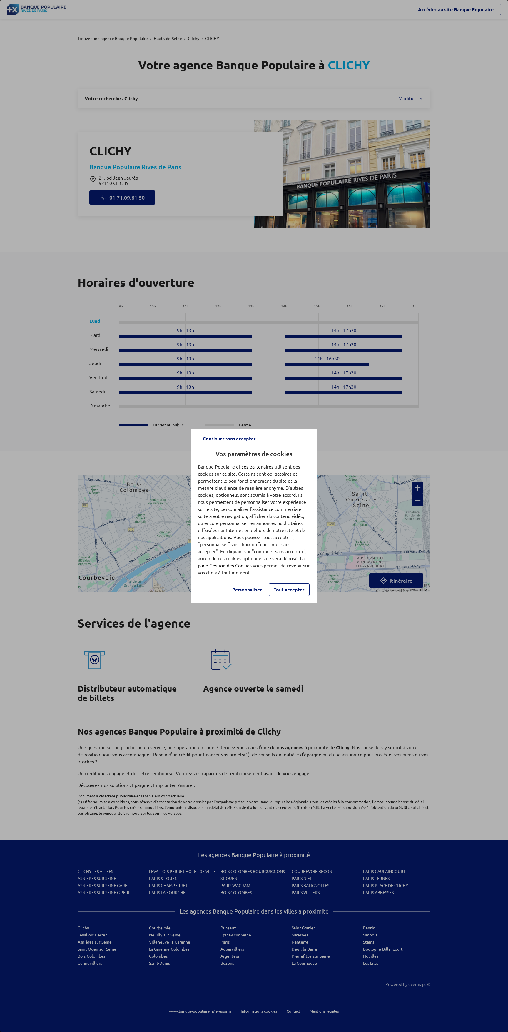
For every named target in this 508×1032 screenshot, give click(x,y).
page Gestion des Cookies (225, 565)
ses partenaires (257, 466)
